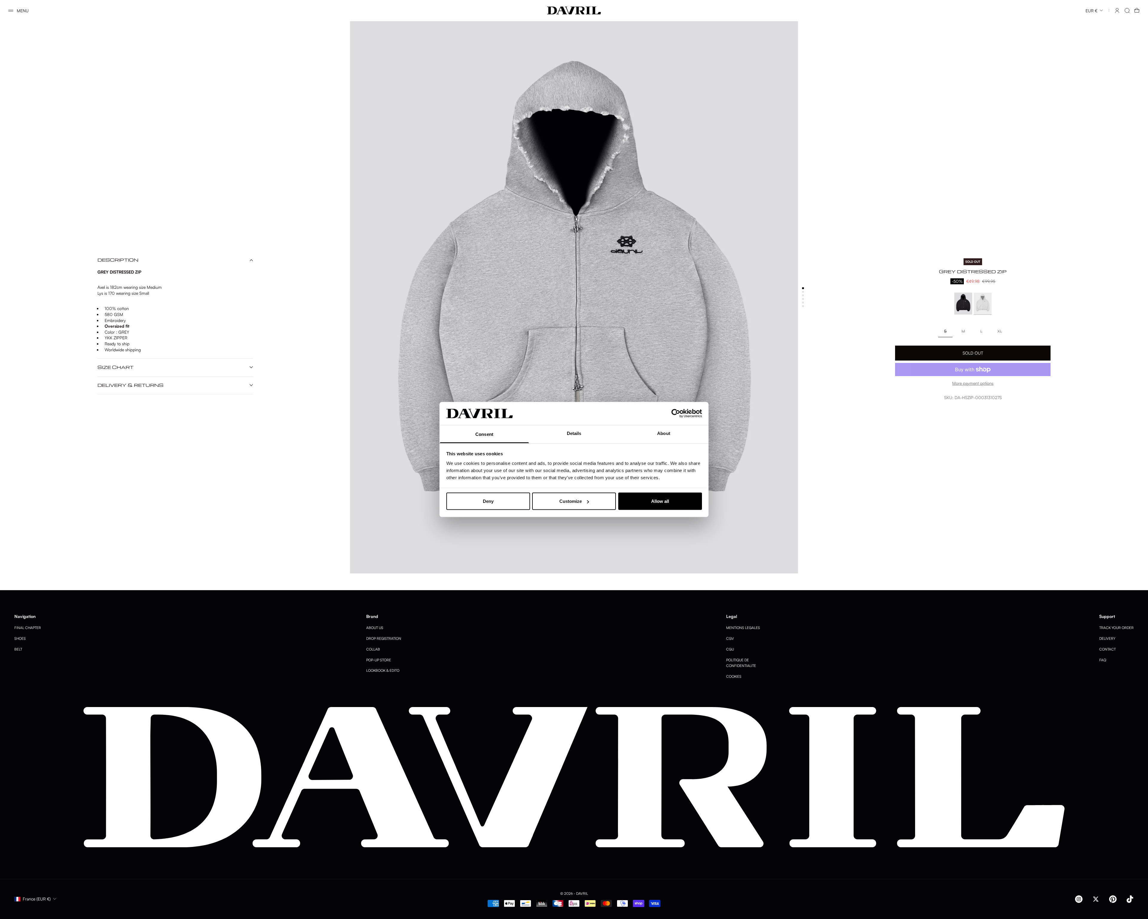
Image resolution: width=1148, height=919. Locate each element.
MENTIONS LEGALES (743, 627)
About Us (374, 627)
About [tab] (663, 433)
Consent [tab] (484, 433)
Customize (570, 501)
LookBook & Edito (382, 670)
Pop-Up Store (378, 660)
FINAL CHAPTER (27, 627)
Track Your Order (1116, 627)
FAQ (1102, 660)
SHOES (20, 638)
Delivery (1107, 638)
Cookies (733, 676)
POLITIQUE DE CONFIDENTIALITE (741, 663)
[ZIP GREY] (983, 304)
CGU (730, 649)
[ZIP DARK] (963, 304)
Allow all (660, 501)
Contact (1107, 649)
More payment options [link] (972, 383)
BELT (18, 649)
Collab (373, 649)
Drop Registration (383, 638)
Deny (488, 501)
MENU (23, 10)
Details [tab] (574, 433)
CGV (730, 638)
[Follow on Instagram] (1079, 899)
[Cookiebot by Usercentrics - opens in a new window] (676, 413)
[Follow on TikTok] (1130, 899)
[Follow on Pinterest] (1113, 899)
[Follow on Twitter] (1096, 899)
